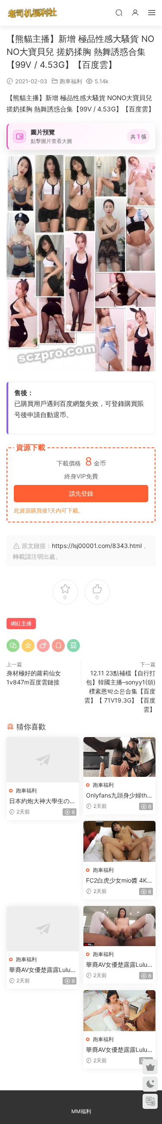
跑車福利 (71, 81)
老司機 (32, 13)
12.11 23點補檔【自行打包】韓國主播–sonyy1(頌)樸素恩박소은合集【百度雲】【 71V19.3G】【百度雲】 (120, 691)
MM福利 (81, 1111)
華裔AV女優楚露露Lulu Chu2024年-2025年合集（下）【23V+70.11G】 (116, 1050)
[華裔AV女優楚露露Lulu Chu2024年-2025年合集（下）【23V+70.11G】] (119, 1010)
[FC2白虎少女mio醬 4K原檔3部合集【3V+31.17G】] (119, 841)
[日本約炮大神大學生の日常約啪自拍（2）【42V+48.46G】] (42, 760)
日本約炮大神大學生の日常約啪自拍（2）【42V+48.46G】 (42, 801)
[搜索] (119, 12)
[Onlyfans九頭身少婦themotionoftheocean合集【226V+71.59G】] (119, 757)
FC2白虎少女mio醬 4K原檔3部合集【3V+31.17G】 (119, 881)
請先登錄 (81, 493)
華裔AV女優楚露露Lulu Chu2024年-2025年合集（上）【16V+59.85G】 (40, 970)
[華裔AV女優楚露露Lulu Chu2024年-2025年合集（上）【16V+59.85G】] (42, 929)
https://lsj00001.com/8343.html (97, 545)
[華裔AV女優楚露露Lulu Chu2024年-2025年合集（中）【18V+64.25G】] (119, 926)
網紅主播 (21, 623)
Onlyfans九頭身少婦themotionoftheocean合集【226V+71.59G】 (118, 796)
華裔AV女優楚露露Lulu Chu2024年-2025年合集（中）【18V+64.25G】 (116, 965)
